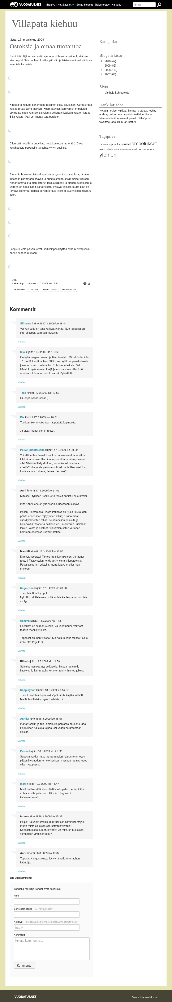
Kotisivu (45, 921)
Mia (22, 352)
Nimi (17, 895)
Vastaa (22, 341)
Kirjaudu (116, 4)
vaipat (117, 149)
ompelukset (49, 289)
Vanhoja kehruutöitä (117, 92)
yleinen (33, 289)
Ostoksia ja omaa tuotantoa (46, 46)
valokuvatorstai (125, 149)
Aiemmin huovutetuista (24, 174)
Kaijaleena (27, 588)
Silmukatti (26, 323)
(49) (110, 61)
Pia (22, 417)
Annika (24, 718)
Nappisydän (27, 690)
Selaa (84, 4)
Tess (23, 393)
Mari (23, 784)
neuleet (126, 144)
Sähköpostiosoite (33, 908)
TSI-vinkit (103, 145)
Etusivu (50, 4)
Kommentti (19, 934)
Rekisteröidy (102, 4)
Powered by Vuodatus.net (145, 997)
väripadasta (148, 149)
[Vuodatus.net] (25, 996)
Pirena (24, 751)
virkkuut (137, 149)
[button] (73, 4)
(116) (111, 70)
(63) (110, 74)
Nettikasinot (64, 4)
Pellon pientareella (32, 450)
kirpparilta (69, 289)
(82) (110, 65)
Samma (25, 621)
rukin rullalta (106, 149)
